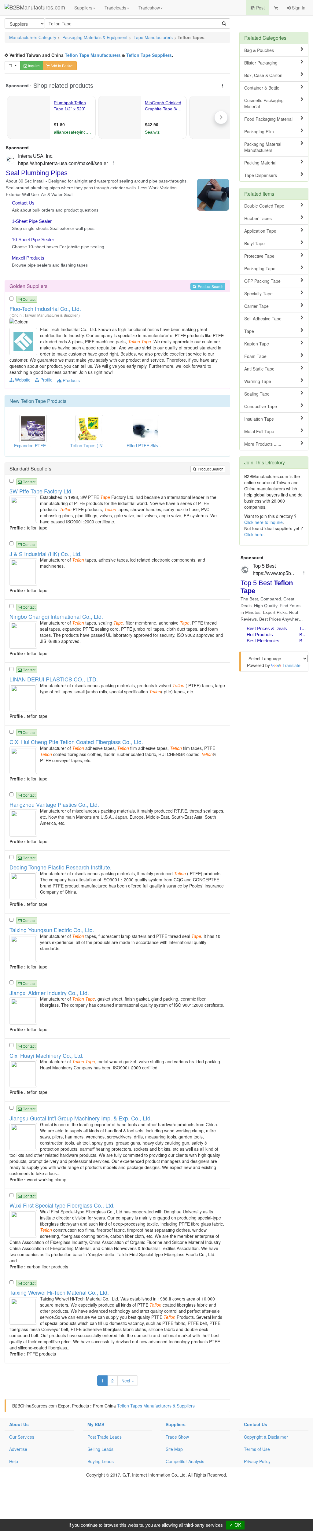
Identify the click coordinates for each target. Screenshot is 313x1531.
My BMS (95, 1424)
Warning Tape (257, 381)
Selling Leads (100, 1449)
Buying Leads (100, 1461)
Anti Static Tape (259, 369)
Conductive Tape (260, 406)
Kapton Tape (256, 344)
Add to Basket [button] (61, 65)
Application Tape (260, 231)
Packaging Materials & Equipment (94, 37)
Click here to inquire (263, 522)
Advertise (18, 1449)
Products (70, 380)
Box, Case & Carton (263, 75)
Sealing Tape (257, 394)
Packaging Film (259, 131)
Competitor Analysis (185, 1461)
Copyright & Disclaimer (266, 1437)
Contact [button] (28, 299)
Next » (127, 1381)
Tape (249, 331)
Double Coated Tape (264, 206)
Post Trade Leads (104, 1437)
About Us (19, 1424)
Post (260, 8)
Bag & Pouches (259, 50)
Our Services (21, 1437)
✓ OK (235, 1525)
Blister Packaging (261, 63)
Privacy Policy (257, 1461)
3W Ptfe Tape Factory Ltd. (41, 491)
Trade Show (177, 1437)
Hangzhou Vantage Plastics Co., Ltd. (54, 804)
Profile (46, 380)
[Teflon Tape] (24, 341)
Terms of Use (257, 1449)
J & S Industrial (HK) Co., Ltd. (45, 554)
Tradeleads (115, 8)
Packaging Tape (259, 268)
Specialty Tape (258, 293)
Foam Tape (255, 356)
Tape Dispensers (260, 175)
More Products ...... (262, 444)
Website (22, 380)
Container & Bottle (261, 88)
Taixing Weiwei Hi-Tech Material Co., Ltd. (59, 1292)
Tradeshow (149, 8)
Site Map (174, 1449)
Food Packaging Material (268, 119)
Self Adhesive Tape (263, 318)
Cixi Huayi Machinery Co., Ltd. (46, 1055)
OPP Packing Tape (262, 281)
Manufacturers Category (32, 37)
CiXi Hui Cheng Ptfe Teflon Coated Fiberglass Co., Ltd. (76, 742)
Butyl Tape (254, 243)
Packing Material (260, 163)
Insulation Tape (259, 419)
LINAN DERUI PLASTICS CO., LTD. (53, 679)
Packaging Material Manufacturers (262, 147)
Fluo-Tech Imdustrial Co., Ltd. (45, 308)
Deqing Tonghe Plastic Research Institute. (60, 867)
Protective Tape (259, 256)
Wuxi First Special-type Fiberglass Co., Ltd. (62, 1205)
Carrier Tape (256, 306)
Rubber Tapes (258, 218)
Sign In (298, 8)
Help (13, 1461)
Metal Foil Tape (259, 431)
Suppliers (83, 8)
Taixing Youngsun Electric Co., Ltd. (51, 930)
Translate (291, 665)
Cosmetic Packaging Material (264, 103)
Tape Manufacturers (153, 37)
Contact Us (255, 1424)
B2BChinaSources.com (34, 1406)
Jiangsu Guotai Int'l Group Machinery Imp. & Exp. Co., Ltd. (80, 1118)
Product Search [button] (210, 286)
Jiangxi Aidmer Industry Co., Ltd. (49, 993)
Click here (253, 534)
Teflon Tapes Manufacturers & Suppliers (156, 1406)
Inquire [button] (33, 65)
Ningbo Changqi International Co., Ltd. (56, 616)
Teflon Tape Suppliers (149, 55)
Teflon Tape (33, 400)
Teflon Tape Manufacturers (93, 55)
